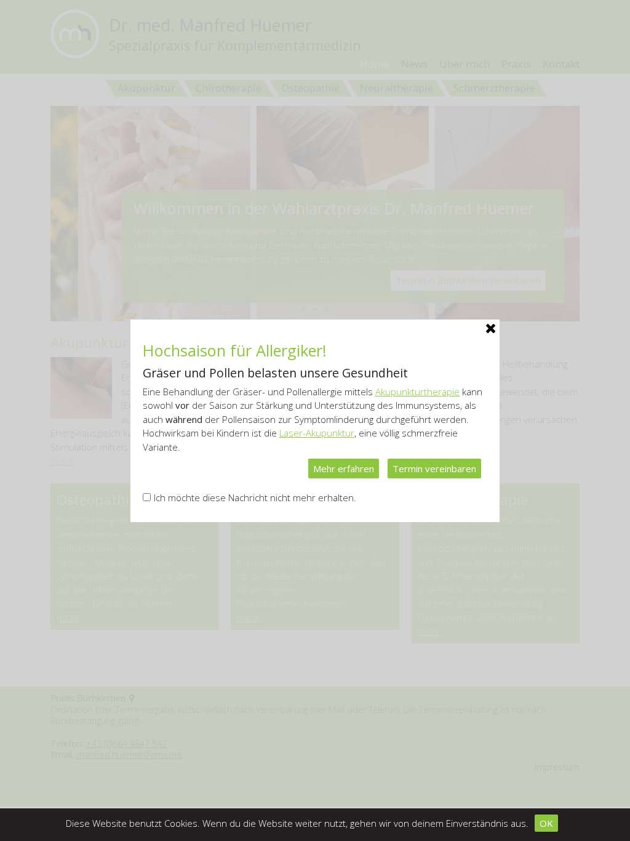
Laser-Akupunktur (316, 433)
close (490, 329)
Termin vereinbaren (434, 468)
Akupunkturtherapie (417, 391)
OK (546, 823)
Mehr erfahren (343, 468)
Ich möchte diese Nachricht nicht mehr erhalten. (255, 497)
